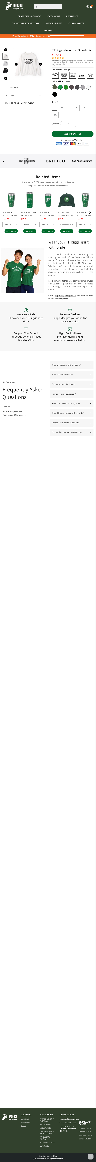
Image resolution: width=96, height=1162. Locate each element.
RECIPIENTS (72, 16)
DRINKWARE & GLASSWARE (26, 23)
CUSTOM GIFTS (76, 23)
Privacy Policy (85, 1128)
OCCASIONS (54, 16)
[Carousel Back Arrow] (16, 64)
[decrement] (63, 124)
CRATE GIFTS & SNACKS (29, 16)
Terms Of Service (86, 1139)
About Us (25, 1119)
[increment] (73, 124)
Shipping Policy (85, 1135)
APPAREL (48, 30)
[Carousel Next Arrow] (40, 64)
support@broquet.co (69, 1119)
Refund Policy (85, 1132)
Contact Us (25, 1122)
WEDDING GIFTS (54, 23)
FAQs (23, 1126)
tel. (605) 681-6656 (68, 1123)
